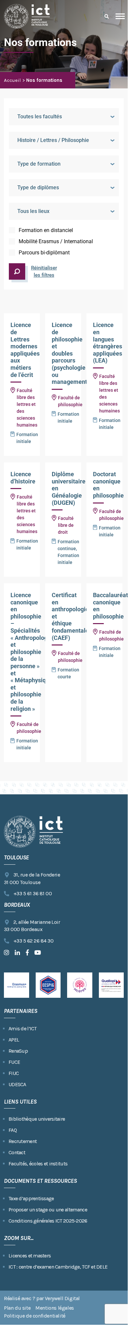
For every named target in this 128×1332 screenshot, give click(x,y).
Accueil (12, 80)
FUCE (14, 1062)
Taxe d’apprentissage (31, 1198)
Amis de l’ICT (23, 1028)
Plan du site (17, 1308)
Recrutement (23, 1141)
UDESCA (17, 1084)
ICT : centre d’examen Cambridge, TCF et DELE (58, 1267)
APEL (14, 1040)
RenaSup (18, 1051)
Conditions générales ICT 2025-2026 (48, 1221)
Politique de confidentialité (34, 1316)
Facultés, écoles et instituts (38, 1163)
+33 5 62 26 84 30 (33, 941)
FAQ (13, 1130)
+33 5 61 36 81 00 (32, 893)
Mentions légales (54, 1308)
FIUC (14, 1073)
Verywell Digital (62, 1298)
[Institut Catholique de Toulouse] (27, 16)
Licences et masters (30, 1255)
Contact (17, 1152)
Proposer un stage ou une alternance (48, 1209)
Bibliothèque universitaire (37, 1119)
